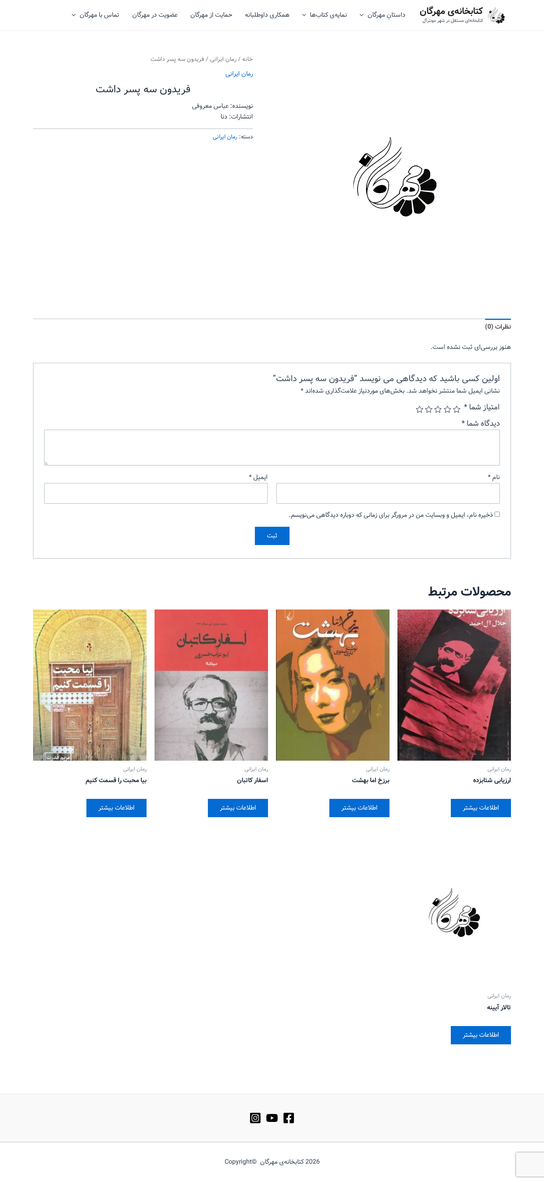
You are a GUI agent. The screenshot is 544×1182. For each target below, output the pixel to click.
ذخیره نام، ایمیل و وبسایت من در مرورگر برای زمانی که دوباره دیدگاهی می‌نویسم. (391, 515)
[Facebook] (289, 1118)
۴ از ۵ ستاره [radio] (428, 409)
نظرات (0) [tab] (498, 327)
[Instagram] (255, 1118)
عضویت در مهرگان (155, 15)
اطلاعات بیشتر (481, 808)
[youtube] (272, 1118)
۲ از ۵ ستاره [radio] (447, 409)
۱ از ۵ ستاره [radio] (456, 409)
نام (494, 477)
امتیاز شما (482, 407)
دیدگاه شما (481, 424)
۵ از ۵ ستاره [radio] (419, 409)
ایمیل (258, 477)
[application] (364, 15)
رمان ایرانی (223, 59)
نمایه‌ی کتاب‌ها (328, 15)
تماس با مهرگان (99, 15)
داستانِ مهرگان (386, 15)
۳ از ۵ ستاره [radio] (438, 409)
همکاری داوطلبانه (267, 15)
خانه (247, 59)
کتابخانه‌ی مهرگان (451, 11)
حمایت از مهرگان (211, 15)
